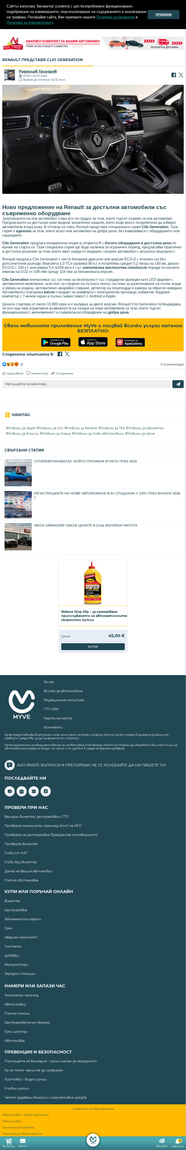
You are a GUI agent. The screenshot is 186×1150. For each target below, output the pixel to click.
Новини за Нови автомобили (99, 434)
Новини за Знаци (56, 434)
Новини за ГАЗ (113, 428)
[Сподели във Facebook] (173, 75)
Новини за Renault (82, 428)
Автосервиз (15, 1004)
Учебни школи (17, 1088)
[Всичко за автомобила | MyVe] (93, 1140)
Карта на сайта (58, 718)
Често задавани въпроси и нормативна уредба (46, 1097)
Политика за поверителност (30, 23)
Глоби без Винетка (21, 862)
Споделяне (64, 373)
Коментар (39, 373)
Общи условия (11, 1121)
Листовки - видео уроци (26, 1079)
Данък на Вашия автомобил (28, 871)
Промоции (8, 1146)
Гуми (8, 928)
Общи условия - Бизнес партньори (25, 1114)
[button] (55, 23)
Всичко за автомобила (63, 691)
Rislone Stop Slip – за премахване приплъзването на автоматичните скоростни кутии (94, 616)
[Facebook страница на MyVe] (10, 795)
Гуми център (16, 1032)
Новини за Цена (141, 434)
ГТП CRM (51, 709)
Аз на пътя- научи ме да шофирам (34, 1070)
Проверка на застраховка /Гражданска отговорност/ (51, 835)
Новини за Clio (51, 428)
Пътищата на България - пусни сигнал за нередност (51, 1061)
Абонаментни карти (23, 919)
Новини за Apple (21, 428)
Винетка (12, 901)
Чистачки (13, 946)
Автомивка (14, 1041)
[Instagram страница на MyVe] (22, 795)
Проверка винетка (21, 844)
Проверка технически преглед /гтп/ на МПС (43, 826)
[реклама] (93, 44)
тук (162, 765)
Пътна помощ (17, 1013)
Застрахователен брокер (27, 1022)
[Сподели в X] (181, 75)
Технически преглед (22, 995)
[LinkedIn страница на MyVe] (34, 795)
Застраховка (16, 910)
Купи (93, 647)
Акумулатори (16, 965)
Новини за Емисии (23, 434)
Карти (22, 1146)
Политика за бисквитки (115, 17)
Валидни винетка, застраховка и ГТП (37, 817)
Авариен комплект (21, 937)
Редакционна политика (64, 700)
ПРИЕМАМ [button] (163, 14)
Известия (177, 1143)
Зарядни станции (20, 974)
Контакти (53, 727)
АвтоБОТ (162, 1146)
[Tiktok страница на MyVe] (46, 795)
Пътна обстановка (21, 880)
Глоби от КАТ (16, 853)
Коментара (172, 364)
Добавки (12, 955)
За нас (49, 682)
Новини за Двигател (146, 428)
